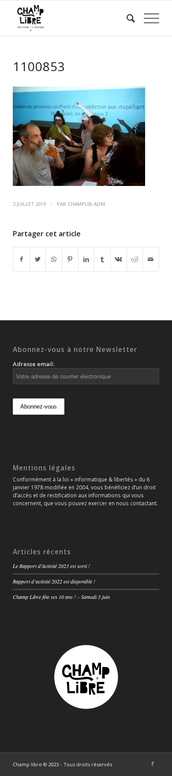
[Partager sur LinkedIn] (86, 259)
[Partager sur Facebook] (21, 259)
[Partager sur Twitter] (38, 259)
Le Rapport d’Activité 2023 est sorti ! (51, 565)
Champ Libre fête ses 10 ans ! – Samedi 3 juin (61, 596)
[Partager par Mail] (151, 259)
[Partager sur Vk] (119, 259)
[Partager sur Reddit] (135, 259)
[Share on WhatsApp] (54, 259)
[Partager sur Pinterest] (70, 259)
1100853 (39, 66)
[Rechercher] (126, 18)
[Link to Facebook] (152, 763)
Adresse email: (33, 364)
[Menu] (147, 18)
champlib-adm (86, 204)
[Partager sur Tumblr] (102, 259)
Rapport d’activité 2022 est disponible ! (54, 581)
